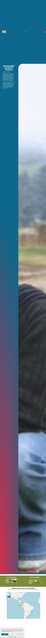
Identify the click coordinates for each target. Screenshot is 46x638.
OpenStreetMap (35, 618)
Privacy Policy (14, 636)
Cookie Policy (10, 636)
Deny (12, 634)
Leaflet (31, 618)
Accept (5, 634)
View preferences (19, 634)
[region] (23, 605)
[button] (25, 32)
